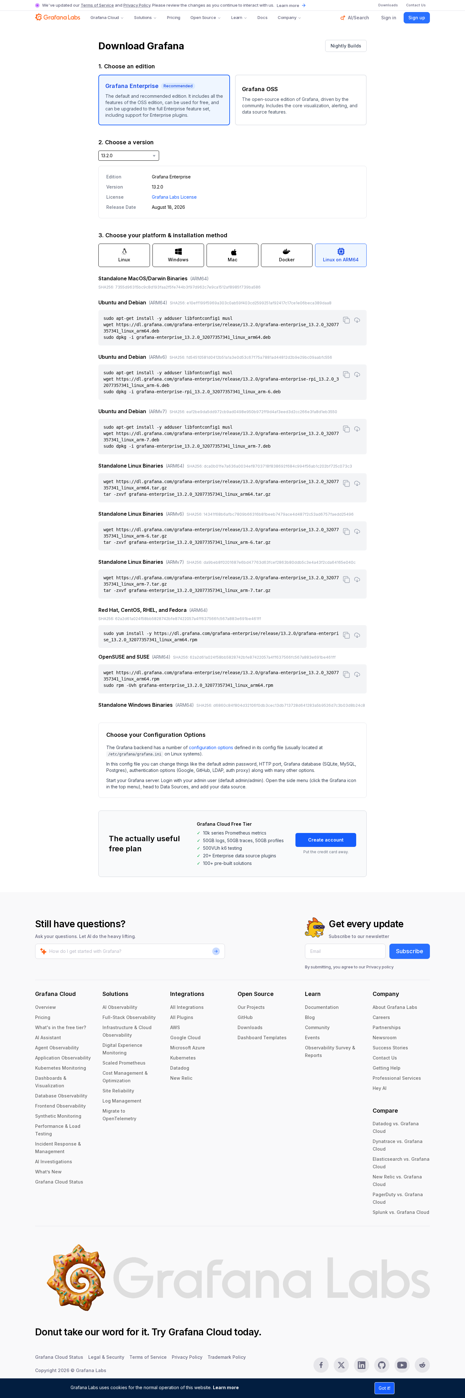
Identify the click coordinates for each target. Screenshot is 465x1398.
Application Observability (63, 1057)
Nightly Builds (346, 45)
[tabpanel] (232, 492)
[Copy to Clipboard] (346, 320)
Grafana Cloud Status (59, 1181)
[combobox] (128, 156)
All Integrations (187, 1007)
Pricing (173, 17)
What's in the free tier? (60, 1027)
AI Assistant (48, 1037)
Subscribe (409, 951)
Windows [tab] (178, 259)
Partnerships (387, 1027)
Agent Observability (57, 1047)
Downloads (250, 1027)
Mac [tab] (232, 259)
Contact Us (385, 1057)
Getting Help (386, 1068)
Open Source (203, 17)
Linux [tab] (124, 259)
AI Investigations (53, 1161)
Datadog (179, 1068)
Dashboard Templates (262, 1037)
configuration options (211, 747)
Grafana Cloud (104, 17)
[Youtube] (402, 1365)
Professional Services (397, 1078)
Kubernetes (183, 1057)
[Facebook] (321, 1365)
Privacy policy (380, 966)
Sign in (388, 17)
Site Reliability (118, 1090)
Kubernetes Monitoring (60, 1068)
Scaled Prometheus (124, 1063)
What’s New (48, 1171)
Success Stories (390, 1047)
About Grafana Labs (395, 1007)
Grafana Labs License (174, 197)
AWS (175, 1027)
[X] (341, 1365)
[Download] (357, 320)
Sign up (416, 17)
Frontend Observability (60, 1106)
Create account (326, 839)
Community (317, 1027)
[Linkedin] (361, 1365)
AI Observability (119, 1007)
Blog (310, 1017)
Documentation (322, 1007)
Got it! (384, 1388)
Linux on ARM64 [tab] (341, 259)
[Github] (381, 1365)
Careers (381, 1017)
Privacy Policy (136, 5)
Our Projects (251, 1007)
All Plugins (181, 1017)
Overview (45, 1007)
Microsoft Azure (187, 1047)
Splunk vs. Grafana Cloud (401, 1212)
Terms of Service (97, 5)
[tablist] (232, 255)
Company (287, 17)
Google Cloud (185, 1037)
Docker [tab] (286, 259)
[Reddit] (422, 1365)
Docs (262, 17)
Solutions (143, 17)
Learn (236, 17)
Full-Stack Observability (129, 1017)
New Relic (181, 1078)
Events (312, 1037)
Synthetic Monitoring (58, 1116)
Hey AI (380, 1088)
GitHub (245, 1017)
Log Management (121, 1100)
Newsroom (384, 1037)
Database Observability (61, 1095)
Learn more (226, 1387)
